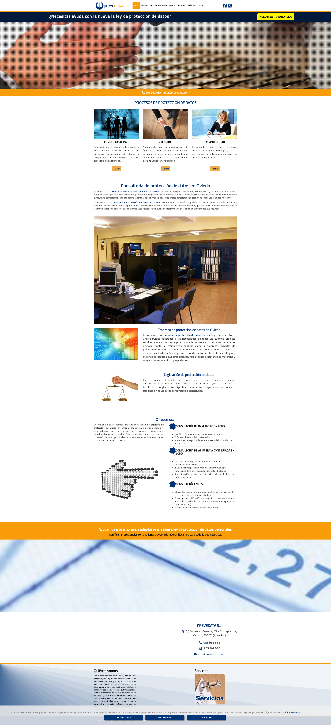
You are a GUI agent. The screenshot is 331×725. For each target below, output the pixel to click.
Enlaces (191, 5)
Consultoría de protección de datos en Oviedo (165, 185)
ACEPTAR (206, 717)
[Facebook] (225, 6)
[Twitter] (230, 6)
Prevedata (146, 5)
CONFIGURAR (123, 717)
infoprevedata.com (176, 92)
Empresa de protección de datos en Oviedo (189, 329)
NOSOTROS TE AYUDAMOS (275, 16)
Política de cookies (291, 712)
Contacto (202, 5)
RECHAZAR (165, 717)
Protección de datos (164, 5)
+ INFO (164, 77)
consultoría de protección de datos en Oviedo (135, 191)
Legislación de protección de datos (189, 374)
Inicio (136, 5)
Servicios (182, 5)
